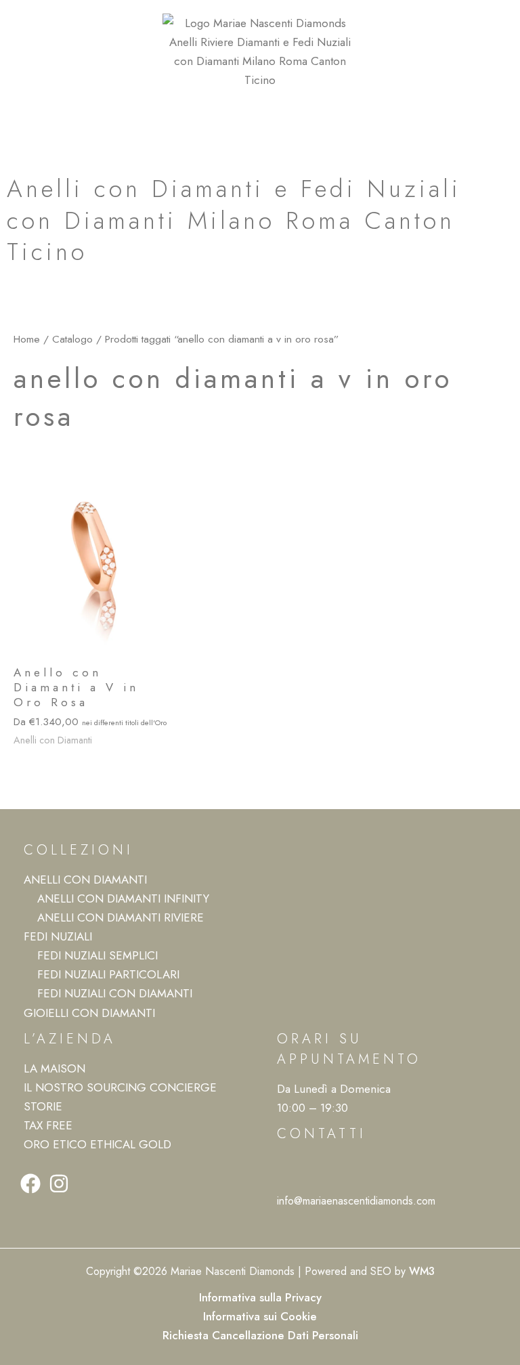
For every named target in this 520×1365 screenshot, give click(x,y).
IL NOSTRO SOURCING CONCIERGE (120, 1087)
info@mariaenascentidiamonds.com (356, 1201)
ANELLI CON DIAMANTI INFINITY (123, 898)
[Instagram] (59, 1183)
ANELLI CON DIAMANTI (85, 879)
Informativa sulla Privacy (260, 1297)
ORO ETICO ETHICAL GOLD (97, 1144)
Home (27, 339)
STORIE (43, 1106)
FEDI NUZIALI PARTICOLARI (108, 974)
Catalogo (72, 339)
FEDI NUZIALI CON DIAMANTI (114, 993)
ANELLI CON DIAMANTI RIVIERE (120, 917)
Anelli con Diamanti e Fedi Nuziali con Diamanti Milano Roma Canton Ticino (234, 220)
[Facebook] (30, 1183)
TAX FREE (48, 1125)
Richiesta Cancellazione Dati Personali (260, 1335)
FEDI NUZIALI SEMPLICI (97, 955)
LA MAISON (54, 1068)
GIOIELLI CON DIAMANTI (89, 1013)
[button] (260, 115)
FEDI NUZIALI (58, 936)
